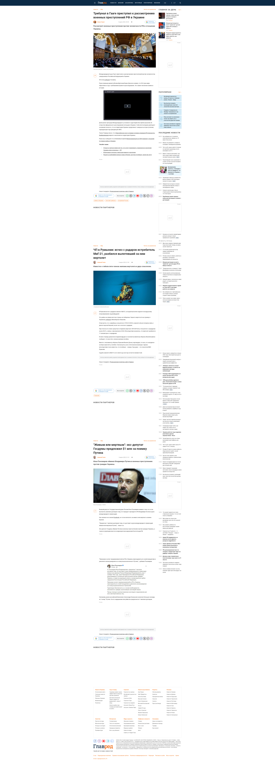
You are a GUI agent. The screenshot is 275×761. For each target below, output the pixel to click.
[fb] (141, 195)
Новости (113, 3)
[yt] (137, 195)
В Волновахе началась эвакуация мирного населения (119, 152)
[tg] (134, 195)
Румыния (96, 395)
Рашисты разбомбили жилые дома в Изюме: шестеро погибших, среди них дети (127, 154)
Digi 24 (123, 337)
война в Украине (98, 200)
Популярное (148, 3)
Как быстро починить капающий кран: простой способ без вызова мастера (171, 105)
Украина (170, 30)
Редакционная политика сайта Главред (122, 191)
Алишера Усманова (111, 756)
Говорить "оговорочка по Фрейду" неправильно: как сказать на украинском (171, 111)
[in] (151, 195)
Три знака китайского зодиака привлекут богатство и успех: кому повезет (172, 125)
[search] (180, 2)
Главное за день (167, 10)
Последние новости (169, 133)
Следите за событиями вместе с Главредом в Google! (105, 195)
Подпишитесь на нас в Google (151, 22)
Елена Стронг (101, 22)
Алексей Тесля (101, 262)
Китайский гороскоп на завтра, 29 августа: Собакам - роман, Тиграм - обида (172, 98)
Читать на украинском (150, 9)
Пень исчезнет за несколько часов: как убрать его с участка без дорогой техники (172, 118)
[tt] (144, 195)
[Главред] (102, 3)
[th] (130, 195)
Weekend (157, 3)
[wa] (127, 195)
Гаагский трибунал (111, 200)
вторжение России (123, 200)
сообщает (107, 80)
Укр (165, 3)
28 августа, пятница (165, 241)
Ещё (179, 9)
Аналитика (129, 3)
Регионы (170, 20)
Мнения (121, 3)
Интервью (138, 3)
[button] (94, 3)
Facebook (116, 517)
